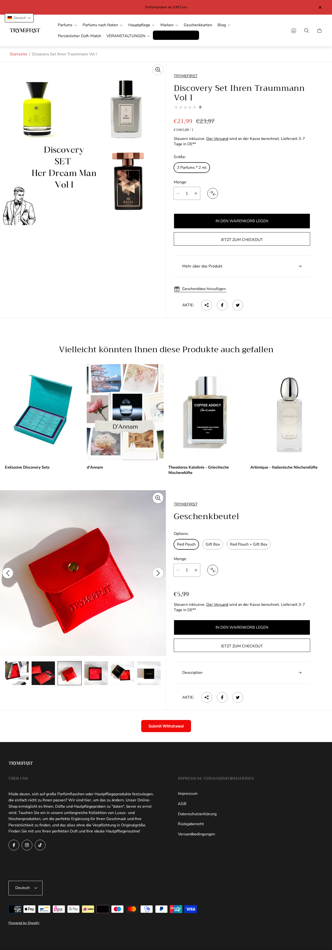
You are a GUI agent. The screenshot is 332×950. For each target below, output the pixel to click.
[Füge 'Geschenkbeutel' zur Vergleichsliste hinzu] (212, 570)
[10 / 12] (96, 673)
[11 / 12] (123, 673)
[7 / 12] (17, 673)
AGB (182, 803)
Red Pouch (186, 544)
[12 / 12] (149, 673)
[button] (19, 18)
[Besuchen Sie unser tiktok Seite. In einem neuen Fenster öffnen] (40, 845)
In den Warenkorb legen (242, 221)
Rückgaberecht (191, 824)
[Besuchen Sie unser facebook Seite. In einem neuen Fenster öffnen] (14, 845)
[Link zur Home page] (21, 764)
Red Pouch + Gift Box (248, 544)
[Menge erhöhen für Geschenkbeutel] (196, 570)
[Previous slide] (7, 573)
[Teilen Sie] (206, 305)
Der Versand (217, 138)
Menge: (180, 182)
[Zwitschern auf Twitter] (237, 305)
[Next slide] (158, 573)
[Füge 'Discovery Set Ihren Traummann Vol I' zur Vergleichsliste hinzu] (212, 193)
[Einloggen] (293, 30)
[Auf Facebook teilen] (222, 305)
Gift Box (213, 544)
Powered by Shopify (24, 923)
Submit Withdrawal (166, 726)
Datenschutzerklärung (197, 814)
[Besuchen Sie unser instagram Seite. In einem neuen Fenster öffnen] (27, 845)
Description (192, 672)
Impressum (188, 793)
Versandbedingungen (196, 834)
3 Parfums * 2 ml (192, 167)
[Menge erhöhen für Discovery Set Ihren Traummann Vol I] (196, 193)
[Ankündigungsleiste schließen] (319, 7)
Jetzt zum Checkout (242, 239)
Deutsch (22, 887)
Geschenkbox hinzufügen (204, 288)
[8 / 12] (43, 673)
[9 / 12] (70, 673)
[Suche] (306, 30)
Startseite (18, 54)
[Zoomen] (158, 69)
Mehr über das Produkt (202, 266)
